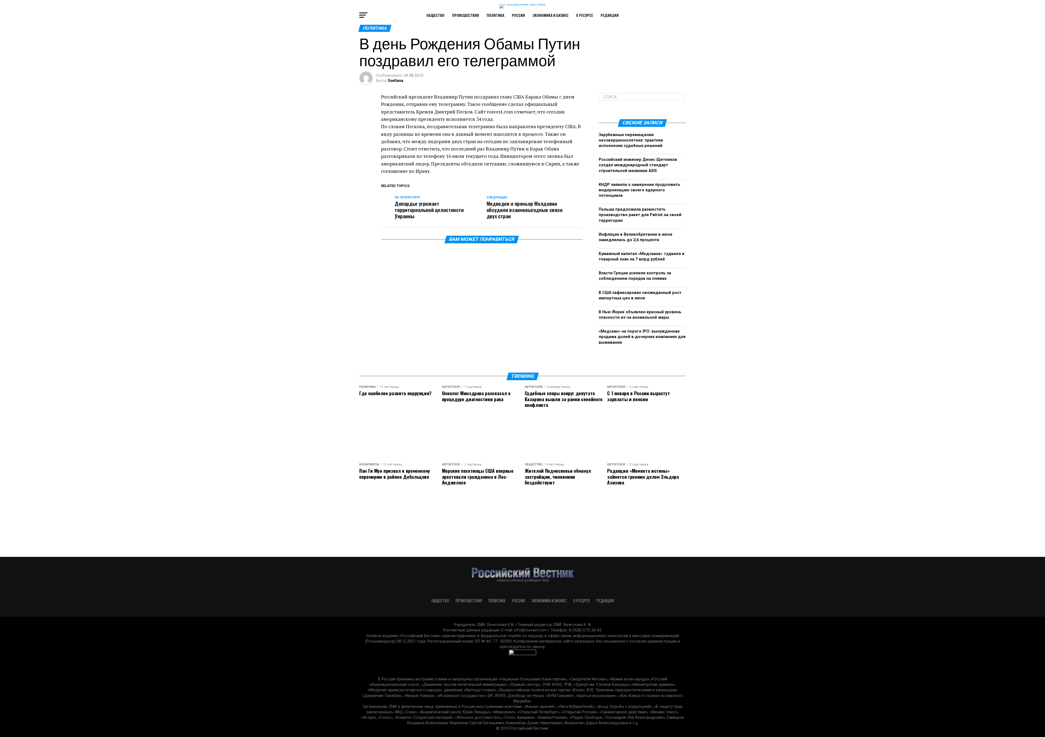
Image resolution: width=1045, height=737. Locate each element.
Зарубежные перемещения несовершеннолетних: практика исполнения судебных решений (631, 140)
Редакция (610, 15)
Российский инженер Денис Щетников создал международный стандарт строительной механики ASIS (638, 165)
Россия (518, 15)
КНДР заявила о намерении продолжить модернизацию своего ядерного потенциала (639, 190)
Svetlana (395, 80)
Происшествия (465, 15)
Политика (495, 15)
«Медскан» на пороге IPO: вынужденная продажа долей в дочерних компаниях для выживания (642, 337)
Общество (435, 15)
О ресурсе (584, 15)
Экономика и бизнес (550, 15)
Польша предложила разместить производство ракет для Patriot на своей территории (640, 215)
